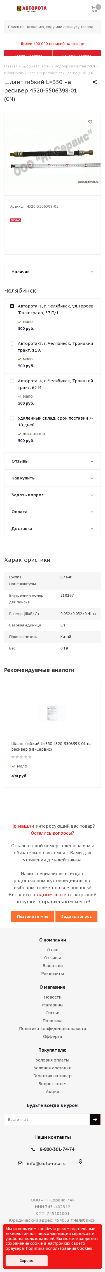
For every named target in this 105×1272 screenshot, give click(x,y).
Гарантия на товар (52, 1075)
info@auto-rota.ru (46, 1163)
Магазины (52, 1005)
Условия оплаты (52, 1060)
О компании (52, 940)
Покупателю (52, 1050)
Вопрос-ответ (52, 1083)
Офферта (52, 1036)
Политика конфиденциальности (52, 1028)
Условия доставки (52, 1067)
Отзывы (52, 957)
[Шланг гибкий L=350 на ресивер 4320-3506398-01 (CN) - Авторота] (52, 152)
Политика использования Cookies (59, 1248)
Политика (53, 1020)
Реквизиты (52, 973)
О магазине (52, 987)
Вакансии (53, 965)
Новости (52, 997)
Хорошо (26, 1261)
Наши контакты (52, 1137)
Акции (52, 1091)
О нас (52, 949)
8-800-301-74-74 (57, 1149)
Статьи (52, 1012)
